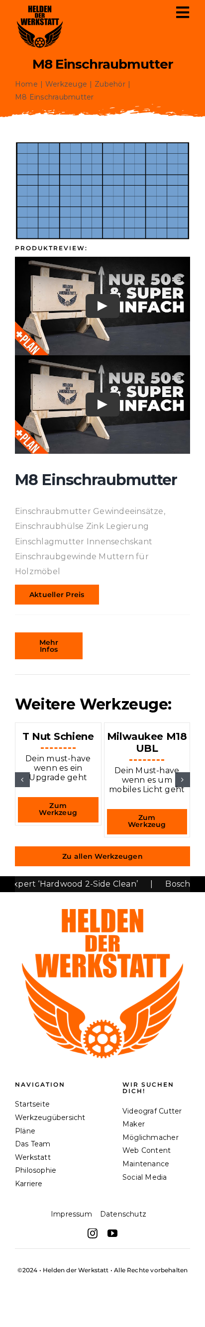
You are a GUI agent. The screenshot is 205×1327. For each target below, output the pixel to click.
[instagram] (93, 1233)
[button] (22, 779)
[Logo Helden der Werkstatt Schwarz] (40, 5)
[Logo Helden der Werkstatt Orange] (102, 900)
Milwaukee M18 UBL (147, 742)
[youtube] (112, 1233)
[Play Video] (102, 306)
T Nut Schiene (58, 736)
